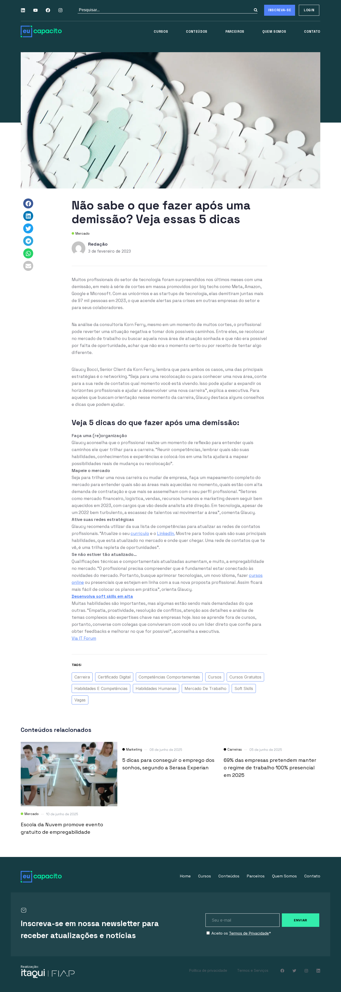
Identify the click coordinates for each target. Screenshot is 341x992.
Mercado (82, 233)
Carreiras (234, 749)
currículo (140, 533)
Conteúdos (196, 31)
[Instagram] (60, 10)
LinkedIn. (166, 533)
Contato (312, 31)
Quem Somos (274, 31)
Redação (98, 244)
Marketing (134, 749)
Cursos (161, 31)
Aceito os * (241, 933)
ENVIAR (300, 920)
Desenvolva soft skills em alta (102, 596)
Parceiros (234, 31)
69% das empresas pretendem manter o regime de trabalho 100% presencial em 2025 (270, 767)
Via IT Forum (84, 638)
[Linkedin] (23, 10)
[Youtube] (35, 10)
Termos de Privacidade (249, 933)
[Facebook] (48, 10)
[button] (28, 203)
